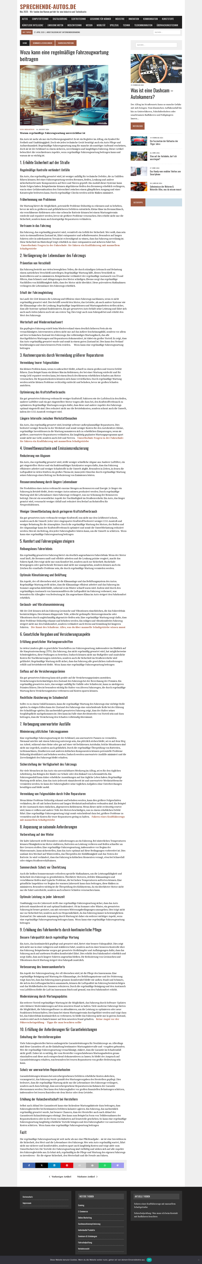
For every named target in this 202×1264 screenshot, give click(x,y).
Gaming (81, 1205)
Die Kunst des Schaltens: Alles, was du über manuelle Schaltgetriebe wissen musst (78, 627)
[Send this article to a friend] (79, 1165)
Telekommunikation (143, 25)
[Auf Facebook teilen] (29, 1165)
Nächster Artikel (86, 1176)
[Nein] (198, 1259)
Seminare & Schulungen (42, 43)
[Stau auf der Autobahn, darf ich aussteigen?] (139, 158)
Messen (89, 25)
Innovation (134, 19)
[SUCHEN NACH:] (167, 32)
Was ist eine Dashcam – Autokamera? (152, 93)
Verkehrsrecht (83, 1248)
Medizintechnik (74, 25)
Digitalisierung (60, 19)
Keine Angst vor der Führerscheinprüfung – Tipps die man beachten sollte (69, 1020)
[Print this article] (92, 1165)
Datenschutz (28, 1196)
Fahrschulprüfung (85, 1242)
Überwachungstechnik (167, 25)
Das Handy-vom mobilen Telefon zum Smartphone (165, 173)
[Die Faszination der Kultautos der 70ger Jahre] (139, 143)
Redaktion (29, 129)
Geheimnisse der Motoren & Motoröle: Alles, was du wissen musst (165, 188)
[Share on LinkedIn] (54, 1165)
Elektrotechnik (78, 19)
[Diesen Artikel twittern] (41, 1165)
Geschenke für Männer (100, 19)
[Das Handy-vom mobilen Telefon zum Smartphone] (139, 174)
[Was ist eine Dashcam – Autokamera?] (156, 81)
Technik (126, 25)
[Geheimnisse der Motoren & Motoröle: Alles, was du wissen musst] (139, 189)
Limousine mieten (55, 25)
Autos (25, 19)
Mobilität (101, 25)
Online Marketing (85, 1217)
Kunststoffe (168, 19)
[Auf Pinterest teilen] (67, 1165)
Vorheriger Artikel (61, 1176)
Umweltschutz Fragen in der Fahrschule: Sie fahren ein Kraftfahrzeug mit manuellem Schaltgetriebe (72, 439)
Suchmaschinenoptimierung (89, 1223)
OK (149, 1260)
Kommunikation (150, 19)
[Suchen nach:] (156, 45)
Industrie (119, 19)
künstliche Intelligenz (32, 25)
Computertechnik (40, 19)
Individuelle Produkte (86, 1229)
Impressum (27, 1202)
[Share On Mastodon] (117, 1165)
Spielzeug (114, 25)
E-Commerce (83, 1211)
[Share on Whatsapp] (105, 1165)
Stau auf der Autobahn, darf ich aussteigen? (163, 158)
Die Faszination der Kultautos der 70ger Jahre (164, 142)
